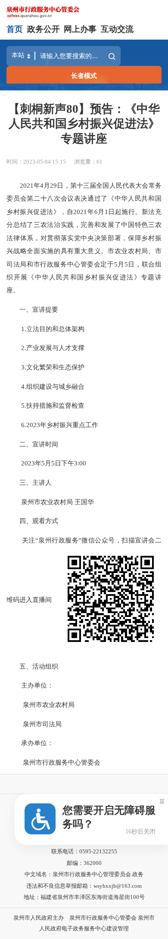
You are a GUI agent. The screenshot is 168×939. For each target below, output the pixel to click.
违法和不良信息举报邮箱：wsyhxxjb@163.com (84, 886)
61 (99, 161)
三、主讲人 (29, 482)
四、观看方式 (32, 520)
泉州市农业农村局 (40, 704)
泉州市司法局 (34, 724)
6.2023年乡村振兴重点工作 (52, 424)
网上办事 (80, 29)
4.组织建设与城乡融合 (45, 386)
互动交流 (117, 29)
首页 (14, 29)
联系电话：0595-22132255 (84, 851)
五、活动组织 (32, 666)
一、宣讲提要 (32, 309)
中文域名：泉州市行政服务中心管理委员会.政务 (84, 874)
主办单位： (29, 685)
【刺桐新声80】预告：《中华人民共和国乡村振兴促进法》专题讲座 (84, 123)
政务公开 (43, 29)
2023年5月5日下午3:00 (46, 463)
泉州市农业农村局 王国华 (50, 501)
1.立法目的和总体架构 (45, 328)
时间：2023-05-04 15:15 (36, 161)
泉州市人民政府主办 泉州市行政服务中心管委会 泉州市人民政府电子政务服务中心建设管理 (84, 923)
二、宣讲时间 (32, 444)
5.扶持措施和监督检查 (45, 405)
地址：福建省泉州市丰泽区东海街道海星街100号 (84, 897)
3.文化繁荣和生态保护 (45, 367)
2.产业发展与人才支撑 (45, 347)
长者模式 (84, 75)
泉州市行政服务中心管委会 (53, 762)
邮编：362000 (84, 863)
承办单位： (29, 743)
